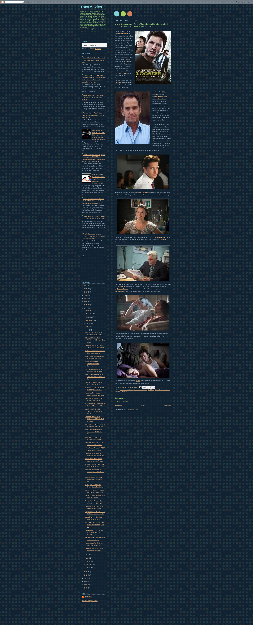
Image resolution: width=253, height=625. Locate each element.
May (87, 555)
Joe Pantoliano (120, 291)
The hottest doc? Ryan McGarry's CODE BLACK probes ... (94, 419)
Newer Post (118, 405)
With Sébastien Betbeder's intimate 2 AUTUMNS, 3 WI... (93, 432)
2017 (85, 298)
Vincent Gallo (121, 286)
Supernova (118, 78)
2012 (85, 575)
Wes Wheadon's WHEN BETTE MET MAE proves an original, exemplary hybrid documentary (98, 135)
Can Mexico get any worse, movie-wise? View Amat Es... (94, 479)
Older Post (167, 405)
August (88, 323)
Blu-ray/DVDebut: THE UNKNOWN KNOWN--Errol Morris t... (95, 340)
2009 (85, 584)
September (89, 320)
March (88, 561)
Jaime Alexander (143, 192)
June (87, 330)
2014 (85, 308)
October (88, 317)
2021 (85, 285)
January (88, 567)
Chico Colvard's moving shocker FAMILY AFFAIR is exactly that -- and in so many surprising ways (93, 201)
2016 (85, 301)
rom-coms (124, 391)
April (87, 558)
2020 (85, 289)
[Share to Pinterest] (153, 387)
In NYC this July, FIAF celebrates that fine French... (92, 364)
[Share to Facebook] (151, 387)
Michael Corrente (160, 390)
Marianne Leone (122, 289)
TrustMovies (125, 387)
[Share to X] (148, 387)
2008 (85, 588)
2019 (85, 292)
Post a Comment (122, 401)
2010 (85, 581)
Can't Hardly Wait (121, 73)
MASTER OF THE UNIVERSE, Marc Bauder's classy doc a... (95, 525)
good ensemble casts (140, 390)
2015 (85, 305)
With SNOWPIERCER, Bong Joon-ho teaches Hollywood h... (95, 377)
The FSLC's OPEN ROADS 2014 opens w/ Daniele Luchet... (94, 532)
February (89, 564)
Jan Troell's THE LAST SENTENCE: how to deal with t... (94, 411)
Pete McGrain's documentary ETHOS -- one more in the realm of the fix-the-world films (93, 236)
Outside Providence (159, 99)
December (89, 310)
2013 (85, 572)
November (89, 314)
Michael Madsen (159, 237)
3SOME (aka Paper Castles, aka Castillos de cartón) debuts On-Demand (93, 97)
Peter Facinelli (123, 33)
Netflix (138, 381)
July (87, 326)
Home (143, 405)
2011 (85, 578)
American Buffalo (161, 96)
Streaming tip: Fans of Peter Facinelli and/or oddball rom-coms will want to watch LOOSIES (144, 25)
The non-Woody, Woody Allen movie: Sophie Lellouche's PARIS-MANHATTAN (93, 115)
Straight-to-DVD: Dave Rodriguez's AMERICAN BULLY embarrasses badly (93, 60)
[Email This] (143, 387)
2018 (85, 295)
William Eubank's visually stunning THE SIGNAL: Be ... (94, 472)
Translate (98, 49)
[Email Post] (140, 387)
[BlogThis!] (146, 387)
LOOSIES (118, 82)
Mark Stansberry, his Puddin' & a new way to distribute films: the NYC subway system (98, 179)
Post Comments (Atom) (130, 409)
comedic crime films (126, 390)
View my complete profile (90, 601)
